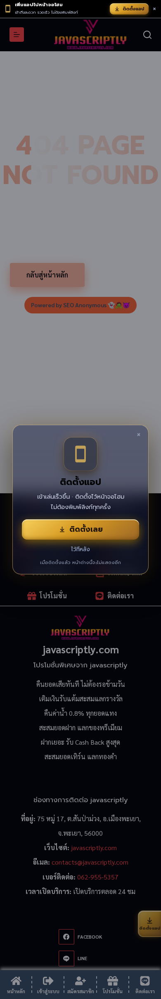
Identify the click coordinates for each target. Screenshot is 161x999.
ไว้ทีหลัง (80, 549)
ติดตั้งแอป (133, 8)
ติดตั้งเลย (86, 529)
